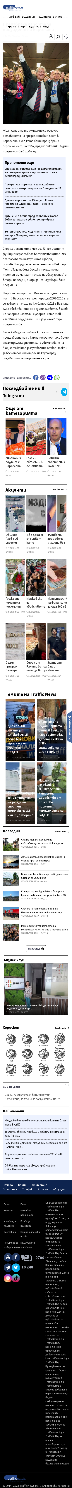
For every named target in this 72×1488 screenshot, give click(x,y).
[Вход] (51, 37)
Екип (23, 1204)
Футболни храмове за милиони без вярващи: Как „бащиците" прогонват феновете (56, 539)
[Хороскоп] (36, 1076)
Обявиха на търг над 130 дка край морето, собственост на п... (30, 1168)
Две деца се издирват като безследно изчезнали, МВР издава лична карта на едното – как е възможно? (35, 539)
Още (46, 26)
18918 (25, 1012)
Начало (8, 1185)
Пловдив (14, 17)
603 (66, 612)
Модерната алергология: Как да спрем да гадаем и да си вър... (32, 1006)
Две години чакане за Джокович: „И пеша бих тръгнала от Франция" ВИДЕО (17, 739)
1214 (52, 475)
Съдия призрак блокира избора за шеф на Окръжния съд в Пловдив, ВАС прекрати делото (13, 667)
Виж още (34, 949)
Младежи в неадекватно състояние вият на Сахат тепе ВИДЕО (36, 1123)
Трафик (27, 1189)
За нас (7, 1204)
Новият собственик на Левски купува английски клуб (56, 462)
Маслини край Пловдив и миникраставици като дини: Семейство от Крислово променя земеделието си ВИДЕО (51, 798)
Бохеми (43, 1189)
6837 (52, 552)
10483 (58, 757)
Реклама (8, 1210)
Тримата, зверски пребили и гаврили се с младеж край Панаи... (35, 1134)
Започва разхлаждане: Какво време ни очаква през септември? (43, 859)
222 (45, 864)
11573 (31, 552)
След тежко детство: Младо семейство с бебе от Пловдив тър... (36, 1145)
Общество (39, 1185)
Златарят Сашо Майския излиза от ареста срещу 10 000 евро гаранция (55, 667)
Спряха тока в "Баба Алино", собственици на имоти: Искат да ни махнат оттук (42, 843)
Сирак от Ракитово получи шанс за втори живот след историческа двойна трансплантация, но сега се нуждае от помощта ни (39, 667)
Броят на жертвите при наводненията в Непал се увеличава (44, 876)
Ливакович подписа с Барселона (13, 462)
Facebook (36, 377)
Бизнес (57, 17)
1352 (31, 616)
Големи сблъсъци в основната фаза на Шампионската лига (37, 462)
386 (9, 475)
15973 (27, 820)
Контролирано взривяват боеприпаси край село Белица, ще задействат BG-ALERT (43, 895)
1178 (45, 916)
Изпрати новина (69, 727)
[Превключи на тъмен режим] (66, 36)
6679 (25, 612)
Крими (12, 26)
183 (45, 847)
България (28, 17)
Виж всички (59, 408)
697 (45, 471)
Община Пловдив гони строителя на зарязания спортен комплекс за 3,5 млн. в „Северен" (20, 804)
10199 (10, 552)
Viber (43, 377)
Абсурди (59, 1189)
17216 (58, 820)
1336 (45, 933)
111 (45, 898)
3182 (10, 679)
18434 (46, 676)
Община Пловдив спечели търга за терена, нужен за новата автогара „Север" (13, 539)
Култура (35, 26)
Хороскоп (11, 1027)
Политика (44, 17)
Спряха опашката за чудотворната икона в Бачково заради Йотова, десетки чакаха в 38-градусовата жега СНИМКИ (51, 734)
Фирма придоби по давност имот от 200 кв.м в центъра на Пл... (33, 1156)
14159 (27, 757)
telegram (50, 377)
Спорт (22, 26)
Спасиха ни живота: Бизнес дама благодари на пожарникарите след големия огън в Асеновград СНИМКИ (42, 912)
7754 (52, 679)
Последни (11, 831)
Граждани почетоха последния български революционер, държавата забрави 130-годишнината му (17, 603)
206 (45, 881)
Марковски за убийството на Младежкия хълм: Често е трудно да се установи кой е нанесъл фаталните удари (35, 603)
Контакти (10, 1232)
